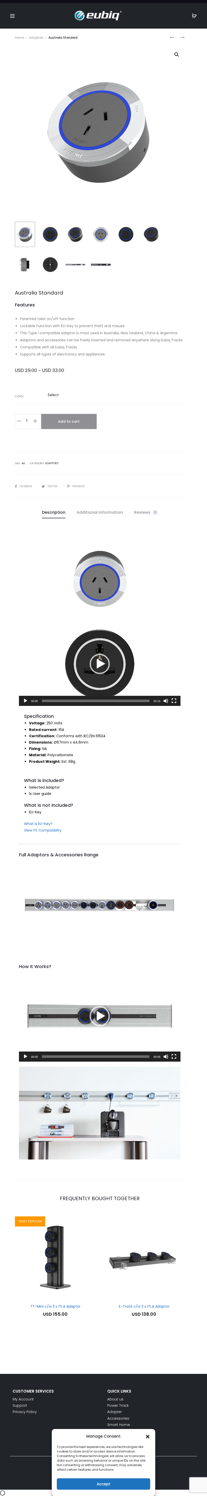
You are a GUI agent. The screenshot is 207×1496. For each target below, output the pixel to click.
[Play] (25, 700)
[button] (147, 1436)
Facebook (26, 486)
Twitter (52, 486)
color (19, 396)
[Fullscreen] (173, 700)
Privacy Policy (25, 1411)
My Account (23, 1399)
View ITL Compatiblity (43, 830)
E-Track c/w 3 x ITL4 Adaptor (144, 1306)
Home (19, 37)
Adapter (114, 1411)
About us (115, 1399)
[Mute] (165, 700)
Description (53, 512)
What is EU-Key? (38, 823)
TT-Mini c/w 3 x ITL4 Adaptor (55, 1306)
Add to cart (69, 421)
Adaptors (36, 37)
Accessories (118, 1418)
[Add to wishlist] (89, 1222)
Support (20, 1405)
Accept (103, 1484)
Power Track (118, 1405)
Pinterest (78, 486)
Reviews (145, 512)
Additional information (99, 512)
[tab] (54, 512)
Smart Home (118, 1424)
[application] (99, 664)
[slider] (95, 701)
